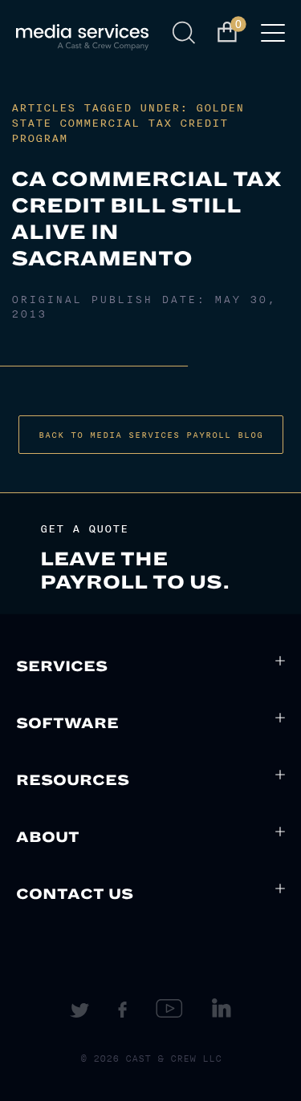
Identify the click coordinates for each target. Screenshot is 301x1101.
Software (67, 723)
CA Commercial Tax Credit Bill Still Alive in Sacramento (146, 219)
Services (62, 666)
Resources (72, 780)
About (47, 837)
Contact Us (74, 894)
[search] (187, 33)
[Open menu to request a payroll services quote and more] (273, 37)
